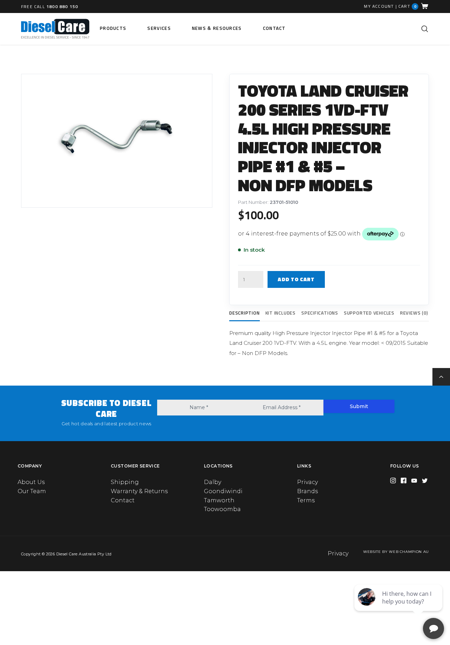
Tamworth (219, 500)
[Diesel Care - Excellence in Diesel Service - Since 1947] (55, 29)
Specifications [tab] (319, 312)
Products (113, 28)
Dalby (212, 482)
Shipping (125, 482)
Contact (274, 28)
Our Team (32, 491)
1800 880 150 (62, 6)
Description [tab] (244, 312)
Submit (359, 406)
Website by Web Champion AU (396, 551)
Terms (306, 500)
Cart (407, 6)
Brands (307, 491)
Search (424, 29)
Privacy (307, 482)
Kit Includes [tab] (280, 312)
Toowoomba (222, 509)
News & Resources (217, 28)
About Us (31, 482)
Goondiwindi (223, 491)
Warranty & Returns (139, 491)
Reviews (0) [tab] (414, 312)
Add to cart (296, 279)
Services (159, 28)
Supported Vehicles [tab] (369, 312)
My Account (379, 6)
